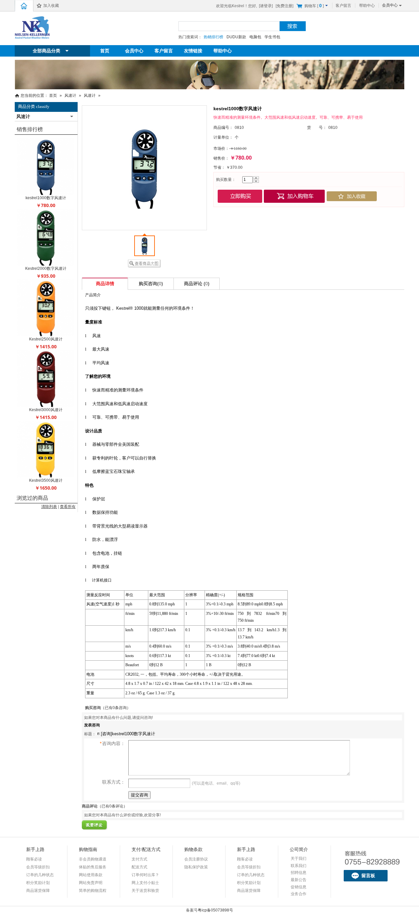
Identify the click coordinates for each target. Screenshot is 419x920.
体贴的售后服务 (92, 867)
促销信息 (298, 887)
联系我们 (298, 865)
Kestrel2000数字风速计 (45, 268)
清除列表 (49, 506)
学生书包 (272, 37)
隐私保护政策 (196, 867)
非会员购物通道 (92, 859)
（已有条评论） (112, 806)
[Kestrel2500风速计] (45, 335)
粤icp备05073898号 (215, 910)
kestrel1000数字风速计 (46, 198)
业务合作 (298, 894)
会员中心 (390, 5)
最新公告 (298, 879)
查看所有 (68, 506)
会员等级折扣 (38, 867)
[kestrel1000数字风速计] (45, 193)
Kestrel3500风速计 (46, 480)
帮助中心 (367, 5)
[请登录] (266, 6)
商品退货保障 (38, 890)
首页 (104, 50)
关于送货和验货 (145, 890)
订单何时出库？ (145, 875)
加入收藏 (51, 5)
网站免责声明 (90, 882)
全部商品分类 (46, 50)
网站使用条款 (90, 875)
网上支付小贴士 (145, 882)
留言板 (368, 875)
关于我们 (298, 858)
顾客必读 (34, 859)
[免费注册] (284, 6)
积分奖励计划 (38, 882)
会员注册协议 (196, 859)
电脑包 (255, 37)
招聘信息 (298, 872)
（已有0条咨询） (116, 707)
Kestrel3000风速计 (46, 410)
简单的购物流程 (92, 890)
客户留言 (343, 5)
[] (314, 6)
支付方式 (139, 859)
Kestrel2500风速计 (46, 339)
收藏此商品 (352, 196)
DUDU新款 (236, 37)
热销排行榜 (213, 37)
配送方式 (139, 867)
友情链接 (193, 50)
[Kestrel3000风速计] (45, 405)
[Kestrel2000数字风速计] (45, 264)
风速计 (70, 95)
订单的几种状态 (40, 875)
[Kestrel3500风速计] (45, 476)
